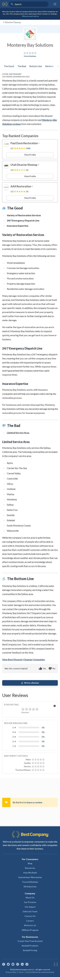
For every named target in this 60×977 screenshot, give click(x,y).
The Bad (21, 66)
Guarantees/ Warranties (30, 877)
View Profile (30, 154)
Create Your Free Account (30, 941)
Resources (30, 868)
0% (43, 727)
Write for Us (30, 925)
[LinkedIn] (22, 964)
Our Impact (30, 907)
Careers (30, 920)
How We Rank (30, 872)
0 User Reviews (30, 56)
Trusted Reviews (30, 882)
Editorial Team (30, 911)
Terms (21, 972)
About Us (30, 897)
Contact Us (30, 916)
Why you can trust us (30, 16)
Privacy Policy (11, 972)
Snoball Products (30, 945)
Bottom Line (35, 66)
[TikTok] (26, 964)
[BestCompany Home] (5, 4)
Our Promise (30, 902)
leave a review (35, 802)
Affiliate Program (30, 930)
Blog (30, 863)
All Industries (30, 886)
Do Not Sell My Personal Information (40, 972)
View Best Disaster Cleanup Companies (23, 659)
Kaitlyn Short (15, 74)
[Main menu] (55, 4)
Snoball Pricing (30, 950)
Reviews (49, 66)
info (54, 706)
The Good (9, 66)
